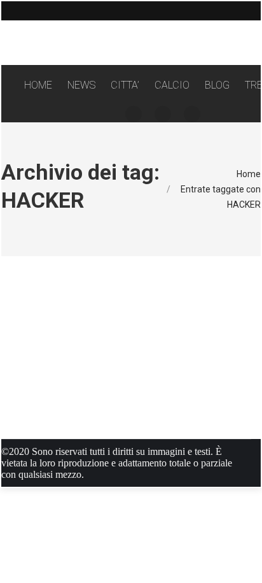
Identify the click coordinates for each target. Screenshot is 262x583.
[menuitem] (38, 85)
